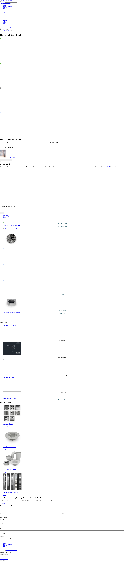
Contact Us (2, 503)
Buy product (5, 426)
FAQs (4, 8)
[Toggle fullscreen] (1, 560)
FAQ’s (108, 166)
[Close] (0, 28)
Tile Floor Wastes (7, 30)
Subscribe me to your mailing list (8, 206)
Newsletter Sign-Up (4, 554)
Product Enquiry (4, 160)
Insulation (5, 7)
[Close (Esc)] (4, 560)
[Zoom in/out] (0, 560)
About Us (5, 9)
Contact (4, 12)
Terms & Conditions (4, 559)
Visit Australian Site (4, 541)
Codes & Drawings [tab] (6, 218)
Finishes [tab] (4, 217)
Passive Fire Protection (7, 6)
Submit (2, 212)
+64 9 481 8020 (3, 0)
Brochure (9, 160)
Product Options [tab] (6, 216)
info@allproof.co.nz (11, 0)
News (4, 11)
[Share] (3, 560)
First (1, 513)
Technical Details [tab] (6, 219)
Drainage (4, 5)
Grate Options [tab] (5, 215)
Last (63, 513)
